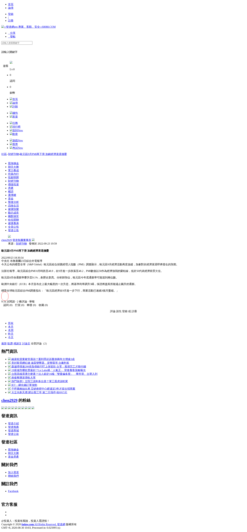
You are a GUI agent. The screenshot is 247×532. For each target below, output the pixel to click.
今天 (10, 337)
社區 (4, 154)
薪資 (15, 116)
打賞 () (18, 305)
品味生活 (13, 205)
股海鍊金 (13, 449)
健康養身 (13, 223)
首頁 (10, 4)
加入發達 (13, 472)
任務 (15, 123)
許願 (15, 106)
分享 (11, 33)
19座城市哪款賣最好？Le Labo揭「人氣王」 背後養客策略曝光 (48, 370)
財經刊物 (13, 154)
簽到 (17, 130)
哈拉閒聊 (13, 219)
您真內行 (13, 173)
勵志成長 (13, 212)
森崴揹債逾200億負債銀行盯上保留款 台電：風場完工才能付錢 (48, 366)
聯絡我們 (13, 475)
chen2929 (6, 240)
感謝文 (17, 343)
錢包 (15, 113)
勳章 (15, 134)
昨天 (10, 333)
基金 (10, 198)
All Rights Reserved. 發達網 (43, 524)
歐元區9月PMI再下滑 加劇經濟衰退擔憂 (43, 154)
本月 (10, 326)
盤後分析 (13, 202)
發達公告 (13, 230)
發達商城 (13, 430)
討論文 (26, 343)
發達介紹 (13, 423)
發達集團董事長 (21, 240)
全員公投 (13, 226)
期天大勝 (13, 166)
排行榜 (16, 126)
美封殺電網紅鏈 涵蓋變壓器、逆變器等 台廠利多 (40, 362)
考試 (17, 147)
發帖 (11, 36)
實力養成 (13, 170)
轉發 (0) (30, 305)
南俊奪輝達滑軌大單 (23, 377)
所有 (10, 323)
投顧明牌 (13, 177)
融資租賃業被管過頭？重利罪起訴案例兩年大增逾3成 (43, 359)
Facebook (13, 491)
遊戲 (17, 140)
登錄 (10, 14)
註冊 (10, 20)
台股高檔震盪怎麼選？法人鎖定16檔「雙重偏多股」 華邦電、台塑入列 (54, 373)
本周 (10, 330)
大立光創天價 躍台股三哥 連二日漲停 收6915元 (39, 392)
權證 (10, 191)
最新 (4, 343)
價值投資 (13, 184)
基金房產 (13, 456)
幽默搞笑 (13, 216)
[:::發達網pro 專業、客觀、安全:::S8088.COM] (28, 26)
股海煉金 (13, 163)
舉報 (32, 301)
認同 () (6, 305)
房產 (10, 188)
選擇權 (12, 195)
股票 (15, 144)
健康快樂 (13, 209)
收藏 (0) (42, 305)
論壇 (10, 7)
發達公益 (13, 434)
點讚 (10, 343)
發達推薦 (13, 427)
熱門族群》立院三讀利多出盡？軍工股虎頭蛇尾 (39, 381)
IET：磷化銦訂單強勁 (24, 385)
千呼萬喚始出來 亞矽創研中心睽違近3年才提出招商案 (43, 388)
